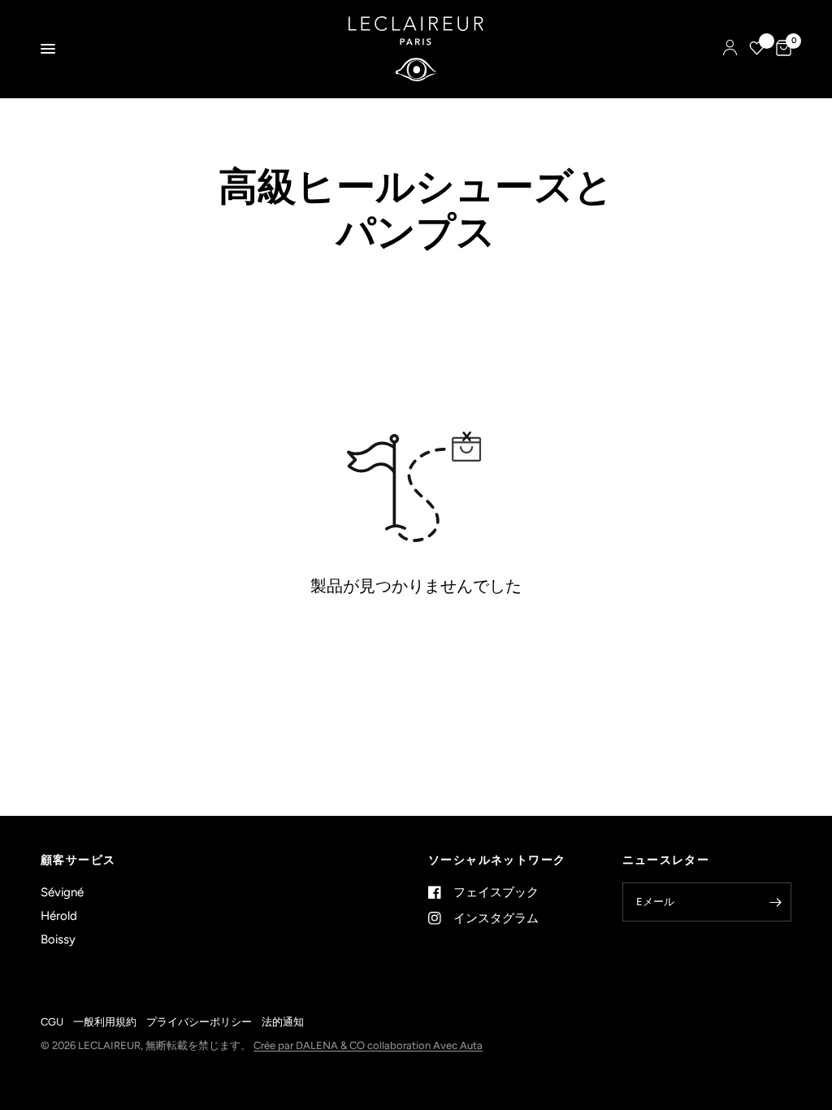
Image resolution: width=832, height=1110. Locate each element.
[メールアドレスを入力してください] (775, 901)
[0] (780, 49)
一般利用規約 (104, 1022)
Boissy (58, 939)
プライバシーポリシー (199, 1022)
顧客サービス (78, 860)
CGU (52, 1022)
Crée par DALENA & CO (310, 1045)
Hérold (59, 915)
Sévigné (62, 892)
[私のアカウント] (730, 49)
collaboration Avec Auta (425, 1045)
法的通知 (283, 1022)
